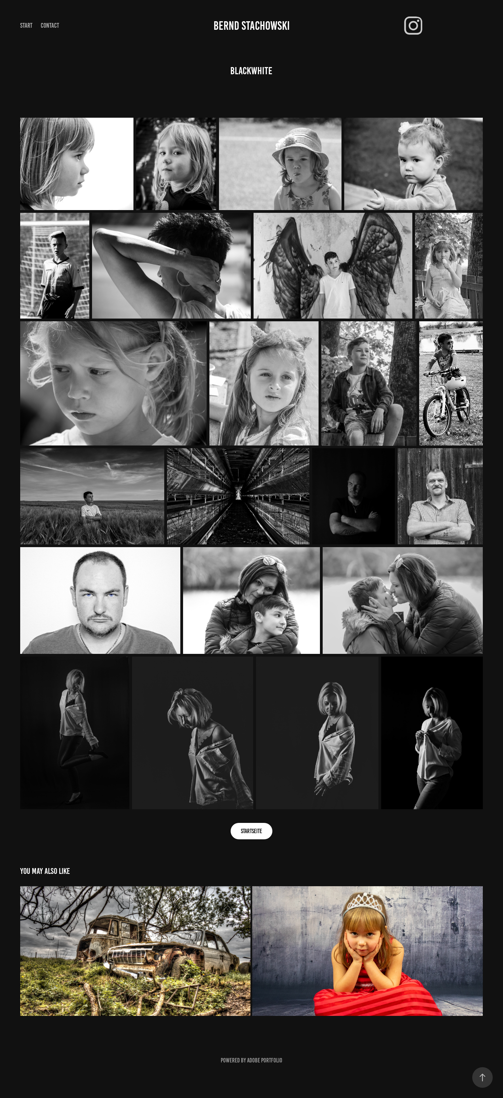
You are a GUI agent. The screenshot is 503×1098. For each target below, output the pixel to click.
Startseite (251, 831)
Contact (50, 25)
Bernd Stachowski (252, 25)
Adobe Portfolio (264, 1060)
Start (26, 25)
